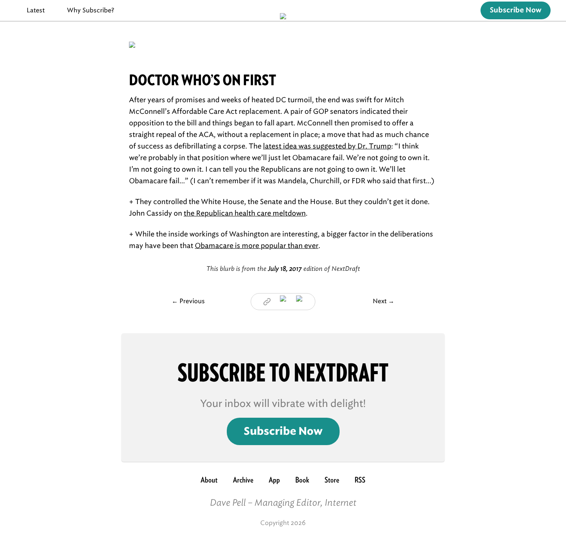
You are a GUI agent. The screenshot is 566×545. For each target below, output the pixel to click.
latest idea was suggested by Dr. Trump (327, 146)
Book (302, 479)
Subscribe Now (515, 10)
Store (332, 479)
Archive (243, 479)
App (274, 479)
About (209, 479)
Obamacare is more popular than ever (256, 245)
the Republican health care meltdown (245, 213)
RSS (360, 479)
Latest (36, 10)
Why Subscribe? (90, 10)
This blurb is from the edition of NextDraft (283, 268)
